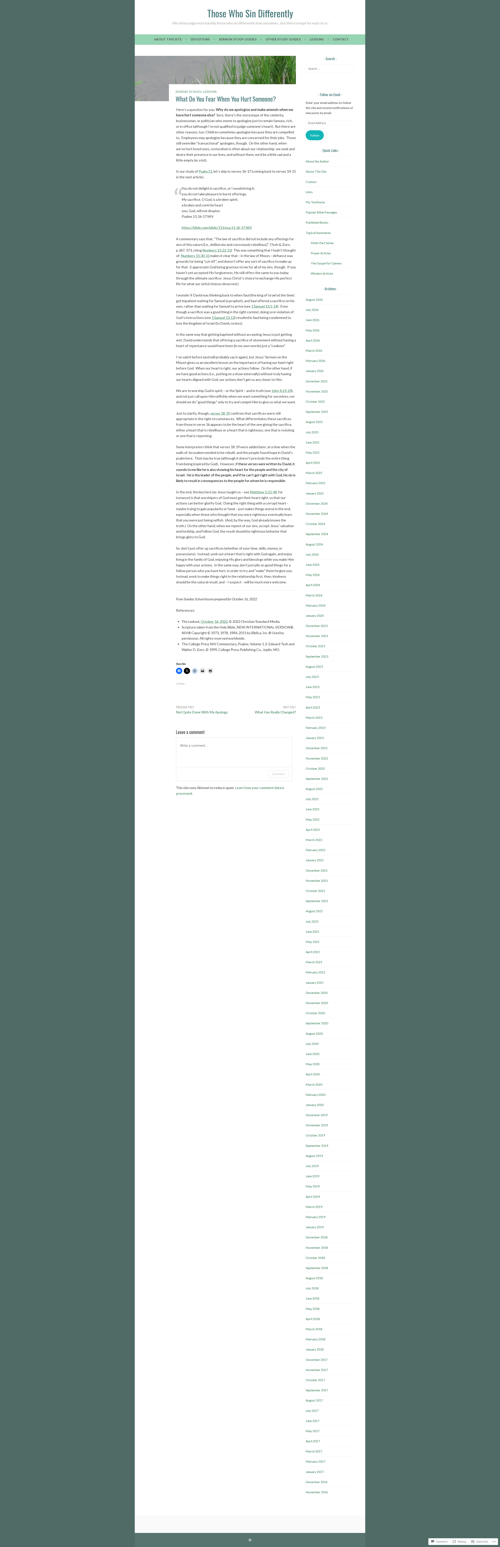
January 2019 (315, 1227)
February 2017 (315, 1461)
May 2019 (313, 1186)
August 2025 (314, 422)
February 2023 (315, 727)
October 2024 (315, 524)
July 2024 (312, 554)
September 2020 (317, 1023)
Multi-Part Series (322, 243)
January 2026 (315, 371)
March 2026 (314, 350)
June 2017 (312, 1421)
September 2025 (317, 411)
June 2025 (312, 442)
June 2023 (312, 687)
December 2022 (317, 748)
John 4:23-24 (281, 390)
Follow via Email (330, 94)
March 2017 (314, 1451)
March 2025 (314, 473)
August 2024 (314, 544)
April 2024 (313, 585)
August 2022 (314, 789)
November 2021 (317, 880)
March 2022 (314, 840)
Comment (278, 774)
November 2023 (317, 636)
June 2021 (312, 931)
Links (309, 192)
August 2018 (314, 1278)
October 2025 (315, 401)
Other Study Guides (283, 39)
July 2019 (312, 1166)
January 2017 (315, 1472)
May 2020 (313, 1064)
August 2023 (314, 666)
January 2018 (315, 1349)
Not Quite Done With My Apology (202, 709)
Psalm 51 (205, 171)
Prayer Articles (321, 253)
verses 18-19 (220, 413)
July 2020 (312, 1043)
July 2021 (312, 921)
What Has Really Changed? (275, 709)
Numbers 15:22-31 (216, 250)
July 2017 (312, 1410)
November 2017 (317, 1370)
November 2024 (317, 513)
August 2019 (314, 1156)
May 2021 (313, 942)
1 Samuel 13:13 (223, 317)
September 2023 (317, 656)
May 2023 (313, 697)
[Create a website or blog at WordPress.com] (250, 1540)
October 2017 (315, 1380)
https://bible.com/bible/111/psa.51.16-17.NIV (217, 227)
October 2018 (315, 1258)
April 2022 (313, 829)
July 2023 (312, 676)
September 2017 (317, 1390)
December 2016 (317, 1482)
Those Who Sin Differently (250, 13)
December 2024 (317, 503)
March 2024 (314, 595)
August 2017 (314, 1400)
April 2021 (313, 952)
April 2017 (313, 1441)
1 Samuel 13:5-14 (264, 306)
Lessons (317, 39)
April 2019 (313, 1196)
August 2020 (314, 1033)
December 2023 (317, 626)
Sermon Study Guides (238, 39)
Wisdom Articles (322, 273)
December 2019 (317, 1115)
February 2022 (315, 850)
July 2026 (312, 310)
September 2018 (317, 1268)
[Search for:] (330, 68)
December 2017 (317, 1359)
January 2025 (315, 493)
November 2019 (317, 1125)
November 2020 (317, 1003)
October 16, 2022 (214, 621)
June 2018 (312, 1298)
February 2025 (315, 483)
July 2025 (312, 432)
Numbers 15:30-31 (195, 256)
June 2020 (312, 1054)
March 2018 (314, 1329)
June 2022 (312, 809)
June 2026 (312, 320)
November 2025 (317, 391)
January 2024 (315, 615)
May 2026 (313, 330)
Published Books (317, 222)
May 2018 (313, 1308)
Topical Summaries (318, 233)
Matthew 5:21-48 (263, 492)
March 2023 (314, 717)
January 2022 (315, 860)
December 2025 (317, 381)
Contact (341, 39)
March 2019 (314, 1207)
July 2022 (312, 799)
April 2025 (313, 462)
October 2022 (315, 768)
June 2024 (312, 564)
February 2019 (315, 1217)
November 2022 (317, 758)
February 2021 (315, 972)
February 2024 (315, 605)
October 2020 (315, 1013)
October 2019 (315, 1135)
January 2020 (315, 1105)
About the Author (317, 161)
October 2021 (315, 891)
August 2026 (314, 299)
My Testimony (315, 202)
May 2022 (313, 819)
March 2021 (314, 962)
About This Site (168, 39)
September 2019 (317, 1145)
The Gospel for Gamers (326, 263)
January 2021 (315, 982)
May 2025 (313, 452)
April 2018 (313, 1319)
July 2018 (312, 1288)
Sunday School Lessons (196, 91)
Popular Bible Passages (321, 212)
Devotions (200, 39)
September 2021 (317, 901)
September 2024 (317, 534)
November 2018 (317, 1247)
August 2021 (314, 911)
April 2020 (313, 1074)
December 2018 (317, 1237)
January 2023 (315, 738)
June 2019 (312, 1176)
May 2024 (313, 575)
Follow (314, 135)
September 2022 (317, 778)
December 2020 (317, 992)
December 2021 (317, 870)
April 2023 (313, 707)
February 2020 (315, 1094)
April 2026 (313, 340)
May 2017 (313, 1431)
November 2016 (317, 1492)
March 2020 (314, 1084)
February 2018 (315, 1339)
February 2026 (315, 360)
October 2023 (315, 646)
